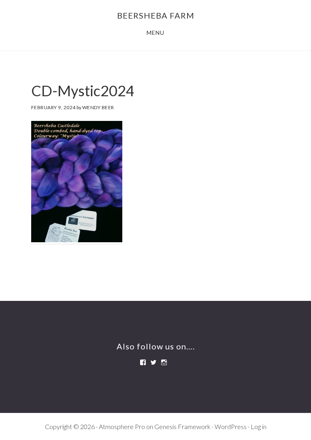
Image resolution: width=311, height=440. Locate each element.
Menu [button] (155, 32)
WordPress (231, 426)
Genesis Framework (182, 426)
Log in (258, 426)
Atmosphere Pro (122, 426)
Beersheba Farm (155, 15)
